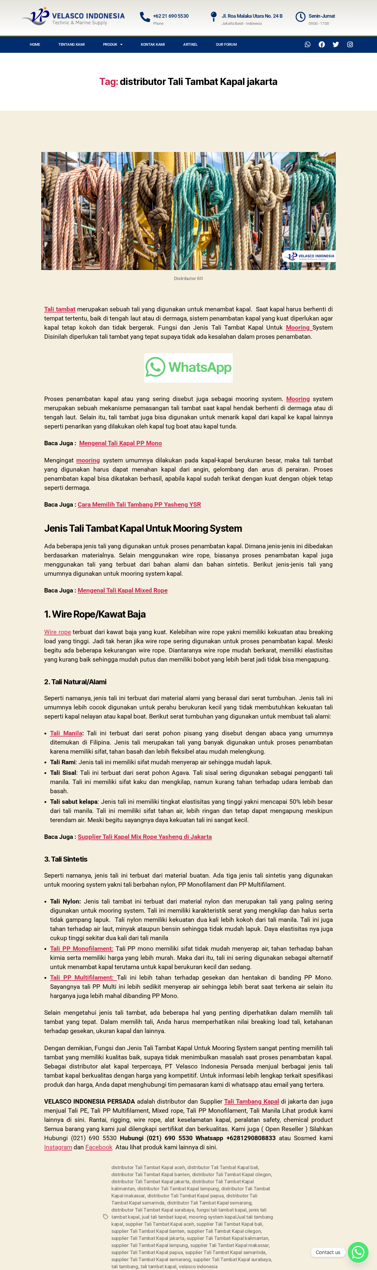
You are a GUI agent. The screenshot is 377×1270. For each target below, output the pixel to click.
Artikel (190, 44)
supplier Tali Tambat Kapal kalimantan (227, 1238)
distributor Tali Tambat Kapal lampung (178, 1189)
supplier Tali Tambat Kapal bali (229, 1224)
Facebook (99, 1147)
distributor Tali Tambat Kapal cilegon (231, 1174)
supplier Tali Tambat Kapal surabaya (232, 1259)
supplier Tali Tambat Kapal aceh (159, 1224)
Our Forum (226, 44)
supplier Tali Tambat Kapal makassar (229, 1245)
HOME (35, 44)
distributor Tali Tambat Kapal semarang (209, 1203)
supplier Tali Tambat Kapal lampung (149, 1245)
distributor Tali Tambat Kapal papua (185, 1196)
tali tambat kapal (158, 1266)
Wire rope (57, 632)
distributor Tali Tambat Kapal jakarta (150, 1181)
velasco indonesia (198, 1266)
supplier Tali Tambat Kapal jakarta (147, 1238)
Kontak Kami (153, 44)
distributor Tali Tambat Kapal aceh (148, 1167)
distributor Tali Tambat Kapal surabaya (152, 1210)
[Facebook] (321, 44)
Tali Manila (66, 733)
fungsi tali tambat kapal (221, 1210)
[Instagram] (349, 44)
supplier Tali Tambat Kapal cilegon (224, 1231)
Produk (110, 44)
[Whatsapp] (307, 44)
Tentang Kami (71, 44)
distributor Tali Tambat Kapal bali (222, 1167)
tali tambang (124, 1266)
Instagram (58, 1147)
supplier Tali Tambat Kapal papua (147, 1252)
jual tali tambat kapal (164, 1217)
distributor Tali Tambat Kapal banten (150, 1174)
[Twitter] (335, 44)
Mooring (298, 398)
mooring (88, 460)
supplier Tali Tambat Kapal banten (147, 1231)
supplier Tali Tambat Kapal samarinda (225, 1252)
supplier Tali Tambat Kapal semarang (151, 1259)
